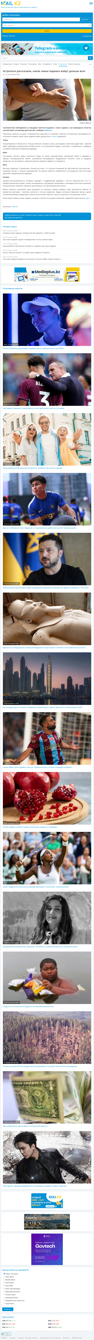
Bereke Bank (10, 1280)
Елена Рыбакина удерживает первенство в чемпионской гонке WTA (33, 346)
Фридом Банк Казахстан (15, 1300)
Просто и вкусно (74, 64)
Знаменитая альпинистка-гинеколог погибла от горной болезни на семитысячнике (40, 945)
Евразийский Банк (13, 1292)
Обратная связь (77, 1338)
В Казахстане (7, 64)
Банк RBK (9, 1286)
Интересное (47, 64)
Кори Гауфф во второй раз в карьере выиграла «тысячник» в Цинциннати (36, 885)
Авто (39, 64)
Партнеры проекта (31, 1338)
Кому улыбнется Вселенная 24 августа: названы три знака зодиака (32, 466)
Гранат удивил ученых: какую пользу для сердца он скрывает (30, 825)
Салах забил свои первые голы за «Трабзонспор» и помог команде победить (37, 765)
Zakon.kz (48, 130)
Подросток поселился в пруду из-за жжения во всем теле (28, 1004)
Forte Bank (10, 1283)
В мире (16, 64)
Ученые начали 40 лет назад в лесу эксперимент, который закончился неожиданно (40, 1064)
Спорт (55, 64)
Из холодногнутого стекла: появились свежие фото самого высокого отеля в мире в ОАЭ (42, 705)
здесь (88, 198)
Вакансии (66, 1338)
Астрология (63, 64)
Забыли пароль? (8, 36)
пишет (54, 136)
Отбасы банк (11, 1294)
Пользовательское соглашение (50, 1338)
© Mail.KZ (4, 1338)
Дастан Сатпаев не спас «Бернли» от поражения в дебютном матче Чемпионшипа (39, 526)
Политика (23, 64)
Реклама (12, 1338)
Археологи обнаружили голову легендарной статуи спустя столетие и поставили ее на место (44, 646)
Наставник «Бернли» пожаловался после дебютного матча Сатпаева (33, 406)
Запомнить (87, 36)
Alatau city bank (12, 1274)
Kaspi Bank (10, 1303)
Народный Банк (12, 1297)
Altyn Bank (10, 1277)
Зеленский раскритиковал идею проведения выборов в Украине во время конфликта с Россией (45, 586)
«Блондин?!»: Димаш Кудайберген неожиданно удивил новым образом (35, 1184)
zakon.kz (14, 206)
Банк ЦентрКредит (13, 1289)
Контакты (21, 1338)
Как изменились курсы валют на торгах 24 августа (25, 1124)
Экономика (32, 64)
